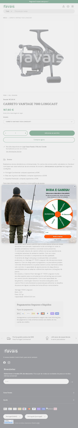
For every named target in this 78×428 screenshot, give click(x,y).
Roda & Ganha (57, 237)
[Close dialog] (75, 186)
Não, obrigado (57, 239)
